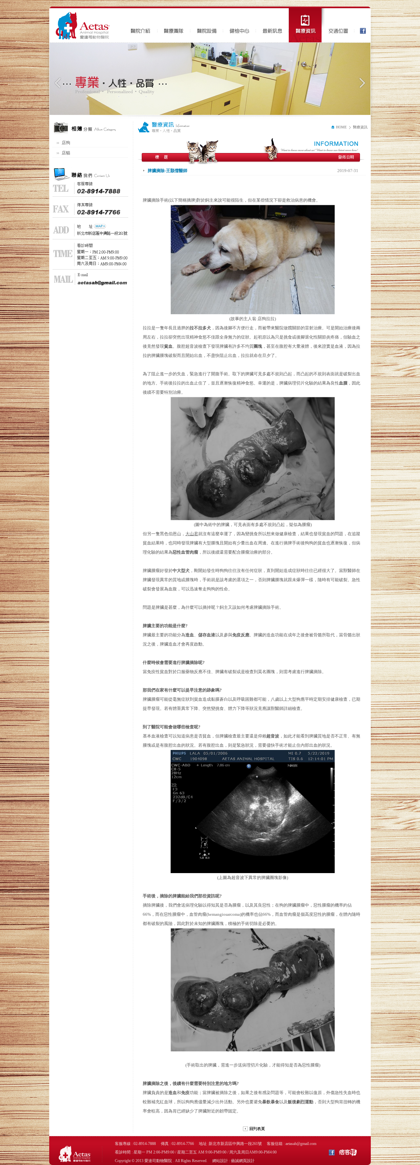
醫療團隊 (174, 25)
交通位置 (338, 25)
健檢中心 (239, 25)
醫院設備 (206, 25)
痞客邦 (348, 1152)
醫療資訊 (307, 25)
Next (362, 83)
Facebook (361, 25)
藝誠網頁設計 (243, 1160)
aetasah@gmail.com (300, 1143)
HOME (341, 127)
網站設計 (220, 1160)
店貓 (66, 152)
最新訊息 (272, 25)
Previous (58, 83)
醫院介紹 (141, 25)
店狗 (66, 142)
